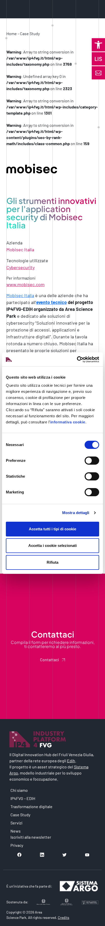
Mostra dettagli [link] (75, 512)
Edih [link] (71, 760)
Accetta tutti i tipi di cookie (52, 529)
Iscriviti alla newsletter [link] (30, 837)
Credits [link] (63, 917)
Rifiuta (52, 562)
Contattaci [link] (49, 659)
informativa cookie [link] (67, 422)
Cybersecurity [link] (20, 267)
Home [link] (11, 33)
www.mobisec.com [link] (25, 284)
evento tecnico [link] (51, 302)
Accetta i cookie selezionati (52, 545)
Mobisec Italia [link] (20, 295)
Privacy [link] (16, 845)
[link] (98, 44)
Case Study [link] (30, 33)
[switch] (92, 461)
